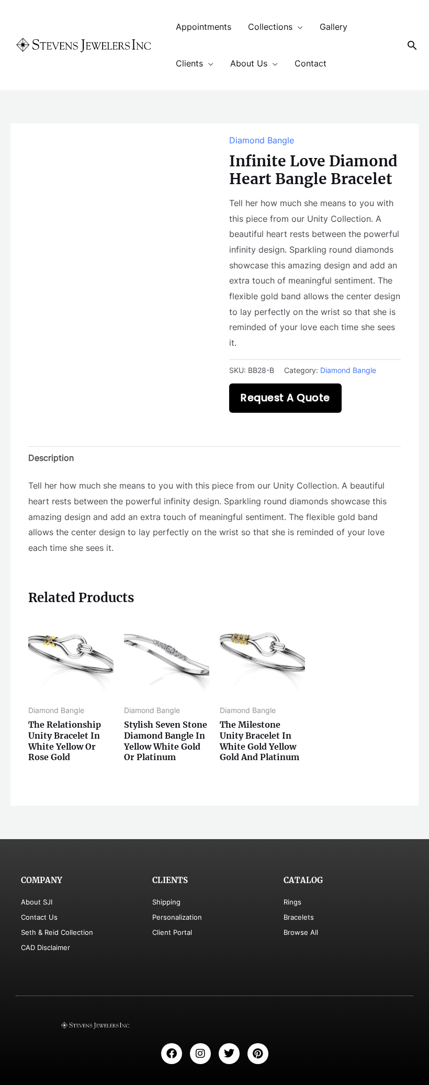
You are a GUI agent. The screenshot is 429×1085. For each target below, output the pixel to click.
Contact (310, 63)
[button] (412, 45)
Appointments (203, 26)
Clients (189, 63)
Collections (270, 26)
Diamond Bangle (261, 140)
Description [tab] (51, 458)
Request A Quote (285, 398)
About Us (248, 63)
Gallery (333, 26)
